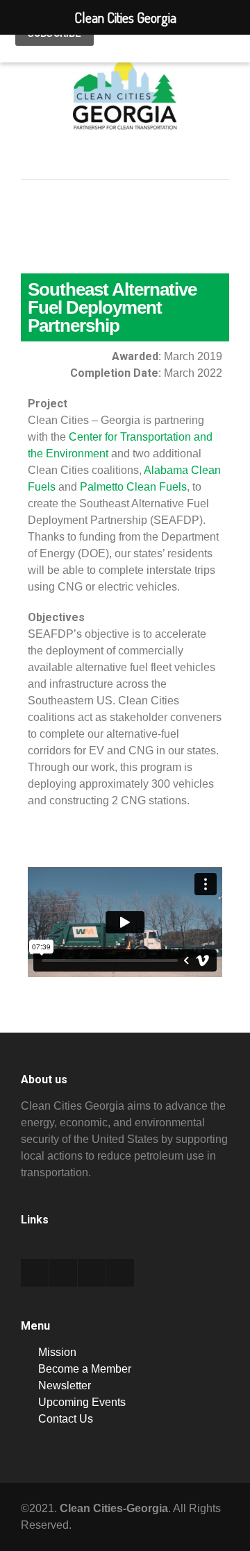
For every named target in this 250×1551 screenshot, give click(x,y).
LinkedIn (92, 1273)
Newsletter (64, 1385)
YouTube (120, 1273)
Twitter (35, 1273)
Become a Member (84, 1369)
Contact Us (65, 1419)
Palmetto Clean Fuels (133, 487)
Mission (57, 1352)
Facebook (63, 1273)
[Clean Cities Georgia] (125, 117)
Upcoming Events (82, 1402)
